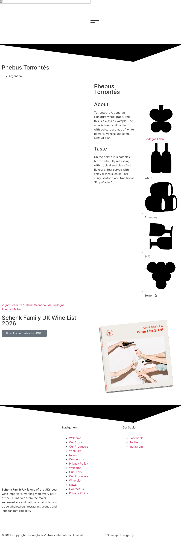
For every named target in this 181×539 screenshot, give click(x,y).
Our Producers (78, 446)
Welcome (75, 438)
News (73, 455)
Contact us (76, 459)
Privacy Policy (78, 463)
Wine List (75, 451)
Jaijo (138, 535)
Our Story (75, 442)
